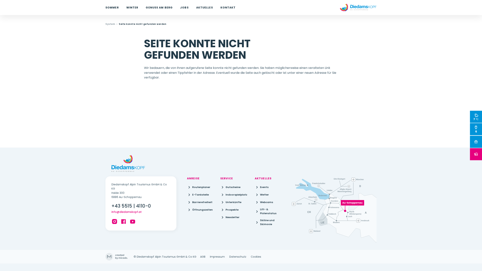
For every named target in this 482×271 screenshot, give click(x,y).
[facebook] (123, 221)
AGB (202, 257)
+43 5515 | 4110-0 (131, 206)
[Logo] (358, 7)
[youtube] (133, 221)
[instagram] (114, 221)
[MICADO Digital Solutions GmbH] (116, 256)
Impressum (217, 257)
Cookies (256, 257)
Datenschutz (237, 257)
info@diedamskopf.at (126, 212)
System (110, 24)
